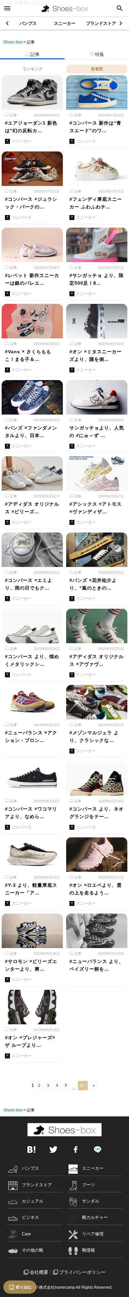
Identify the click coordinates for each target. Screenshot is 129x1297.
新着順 (97, 69)
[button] (121, 23)
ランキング (32, 69)
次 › (83, 1085)
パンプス (28, 23)
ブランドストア (101, 23)
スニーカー (64, 23)
